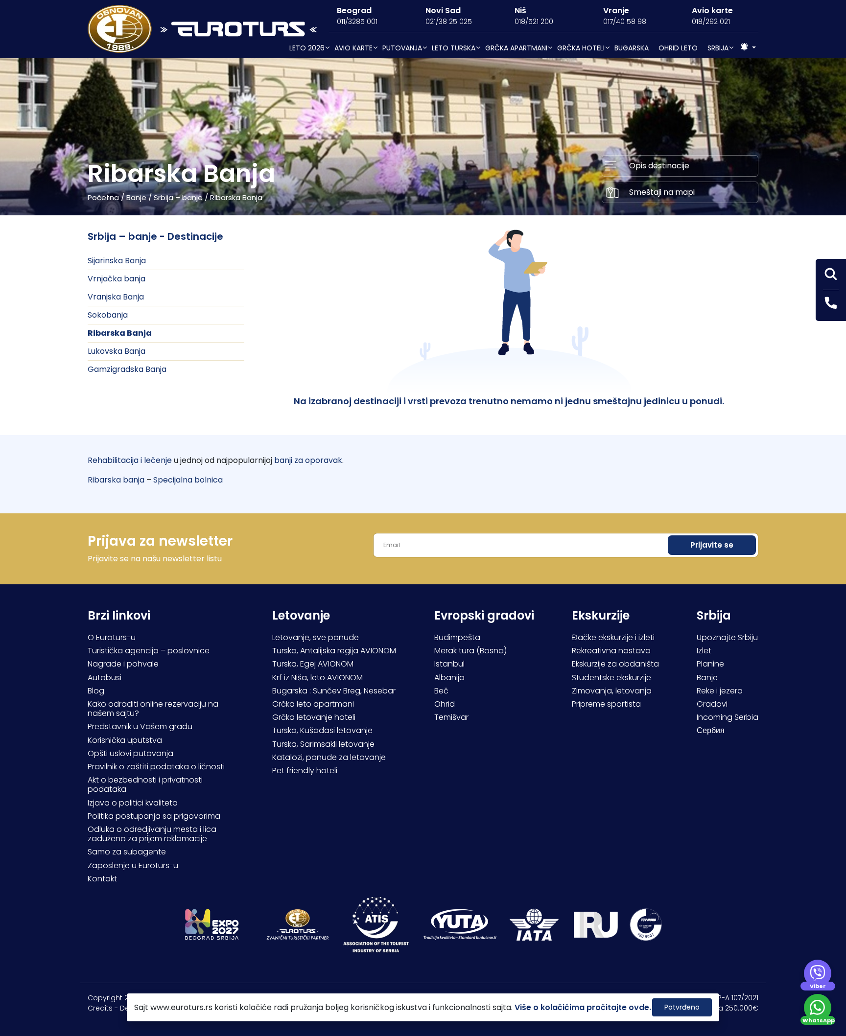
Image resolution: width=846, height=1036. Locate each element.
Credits (100, 1008)
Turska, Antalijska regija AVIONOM (334, 650)
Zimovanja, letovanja (612, 690)
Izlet (704, 650)
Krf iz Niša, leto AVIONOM (317, 677)
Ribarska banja (116, 479)
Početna (103, 197)
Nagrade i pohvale (123, 663)
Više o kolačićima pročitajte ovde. (583, 1007)
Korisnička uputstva (125, 740)
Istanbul (449, 663)
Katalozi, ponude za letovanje (329, 757)
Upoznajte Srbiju (727, 637)
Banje (136, 197)
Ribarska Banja (120, 333)
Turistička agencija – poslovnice (149, 650)
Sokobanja (108, 315)
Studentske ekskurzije (611, 677)
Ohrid (444, 704)
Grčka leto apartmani (313, 704)
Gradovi (712, 704)
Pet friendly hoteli (304, 770)
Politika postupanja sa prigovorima (154, 816)
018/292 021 (711, 21)
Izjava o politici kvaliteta (133, 802)
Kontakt (102, 878)
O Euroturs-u (112, 637)
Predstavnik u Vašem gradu (140, 726)
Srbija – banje (178, 197)
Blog (96, 690)
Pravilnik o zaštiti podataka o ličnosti (156, 766)
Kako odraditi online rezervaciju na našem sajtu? (153, 708)
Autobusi (104, 677)
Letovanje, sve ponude (315, 637)
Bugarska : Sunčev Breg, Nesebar (334, 690)
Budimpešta (457, 637)
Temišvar (451, 717)
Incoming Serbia (727, 717)
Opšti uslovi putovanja (130, 753)
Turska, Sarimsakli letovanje (323, 744)
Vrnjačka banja (116, 278)
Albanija (449, 677)
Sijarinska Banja (117, 260)
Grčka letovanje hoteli (313, 717)
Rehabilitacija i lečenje (130, 460)
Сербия (711, 730)
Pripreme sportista (606, 704)
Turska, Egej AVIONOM (312, 663)
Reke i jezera (720, 690)
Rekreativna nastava (611, 650)
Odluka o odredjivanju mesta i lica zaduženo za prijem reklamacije (152, 834)
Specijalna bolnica (188, 479)
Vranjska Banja (116, 296)
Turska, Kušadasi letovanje (322, 730)
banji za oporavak (308, 460)
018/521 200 (534, 21)
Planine (710, 663)
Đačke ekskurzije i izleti (613, 637)
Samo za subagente (127, 851)
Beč (441, 690)
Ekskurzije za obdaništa (615, 663)
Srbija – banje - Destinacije (155, 236)
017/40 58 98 (624, 21)
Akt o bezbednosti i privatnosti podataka (145, 784)
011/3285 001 (357, 21)
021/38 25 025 (448, 21)
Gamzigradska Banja (127, 369)
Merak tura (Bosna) (470, 650)
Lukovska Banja (116, 351)
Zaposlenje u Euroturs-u (133, 865)
